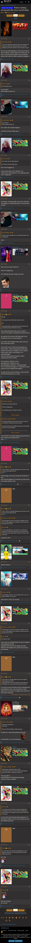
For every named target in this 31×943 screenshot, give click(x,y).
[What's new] (25, 1)
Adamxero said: (6, 401)
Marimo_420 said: (6, 722)
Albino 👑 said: (5, 314)
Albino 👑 (4, 12)
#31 (29, 505)
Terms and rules (12, 930)
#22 (29, 80)
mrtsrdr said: (5, 592)
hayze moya (16, 572)
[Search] (28, 1)
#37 (29, 763)
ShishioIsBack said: (7, 120)
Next (21, 15)
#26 (29, 229)
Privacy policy (20, 930)
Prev (10, 15)
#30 (29, 463)
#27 (29, 264)
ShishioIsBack (16, 64)
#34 (29, 623)
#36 (29, 718)
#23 (29, 116)
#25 (29, 198)
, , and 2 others (15, 95)
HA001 (14, 747)
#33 (29, 588)
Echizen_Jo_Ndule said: (8, 419)
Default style (5, 928)
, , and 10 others (14, 782)
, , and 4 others (14, 865)
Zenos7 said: (5, 83)
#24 (29, 155)
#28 (29, 311)
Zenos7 (14, 100)
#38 (29, 803)
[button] (2, 2)
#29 (29, 398)
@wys (5, 439)
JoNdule (15, 294)
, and (13, 484)
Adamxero (15, 247)
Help (27, 930)
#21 (29, 38)
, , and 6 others (14, 567)
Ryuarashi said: (6, 42)
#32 (29, 562)
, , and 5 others (16, 602)
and (12, 134)
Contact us (4, 930)
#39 (29, 844)
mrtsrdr (15, 22)
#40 (29, 886)
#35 (29, 673)
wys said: (4, 527)
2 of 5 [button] (15, 15)
